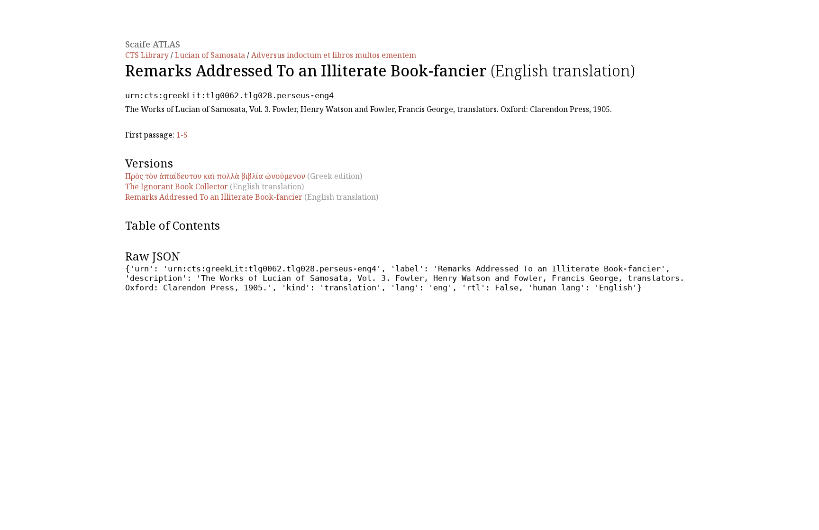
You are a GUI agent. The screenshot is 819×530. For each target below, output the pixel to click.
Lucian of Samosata (211, 55)
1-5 (182, 135)
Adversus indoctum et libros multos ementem (333, 55)
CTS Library (148, 55)
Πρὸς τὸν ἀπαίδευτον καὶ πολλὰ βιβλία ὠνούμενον (215, 176)
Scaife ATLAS (152, 44)
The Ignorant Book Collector (176, 186)
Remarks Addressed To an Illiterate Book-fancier (213, 197)
